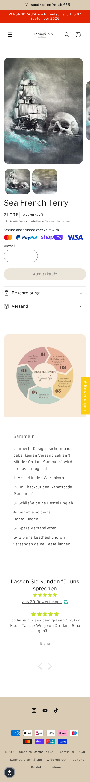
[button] (10, 34)
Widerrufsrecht (57, 759)
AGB (82, 752)
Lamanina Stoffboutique (35, 752)
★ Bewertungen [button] (86, 395)
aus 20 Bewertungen (42, 602)
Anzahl (9, 246)
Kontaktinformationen (47, 767)
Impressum (66, 752)
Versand (24, 221)
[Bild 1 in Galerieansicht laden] (17, 181)
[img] (45, 595)
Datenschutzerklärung (26, 759)
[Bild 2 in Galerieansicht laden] (44, 181)
